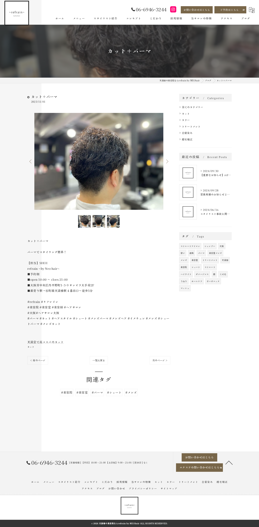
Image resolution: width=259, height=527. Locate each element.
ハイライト (186, 274)
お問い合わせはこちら (197, 9)
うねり (184, 281)
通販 (191, 252)
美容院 (184, 267)
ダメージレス (202, 274)
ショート (196, 267)
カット (30, 346)
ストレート (210, 267)
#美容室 (82, 392)
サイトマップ (169, 488)
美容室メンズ (215, 252)
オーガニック (213, 281)
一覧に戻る (98, 360)
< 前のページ (37, 360)
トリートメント (191, 126)
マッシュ (185, 288)
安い (183, 252)
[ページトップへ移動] (229, 462)
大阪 (222, 246)
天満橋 (225, 259)
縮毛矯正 (187, 139)
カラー (186, 120)
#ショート (114, 392)
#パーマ (97, 392)
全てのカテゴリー (192, 107)
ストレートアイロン (190, 246)
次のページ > (160, 360)
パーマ (201, 252)
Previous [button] (30, 161)
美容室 (195, 259)
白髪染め (187, 133)
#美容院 (66, 392)
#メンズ (131, 392)
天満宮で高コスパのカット (45, 342)
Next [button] (166, 161)
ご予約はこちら (229, 9)
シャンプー (209, 246)
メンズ (184, 259)
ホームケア (197, 281)
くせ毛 (223, 274)
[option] (98, 161)
